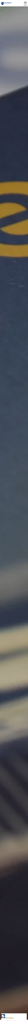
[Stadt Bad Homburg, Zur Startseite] (6, 3)
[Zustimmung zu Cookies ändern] (3, 1016)
